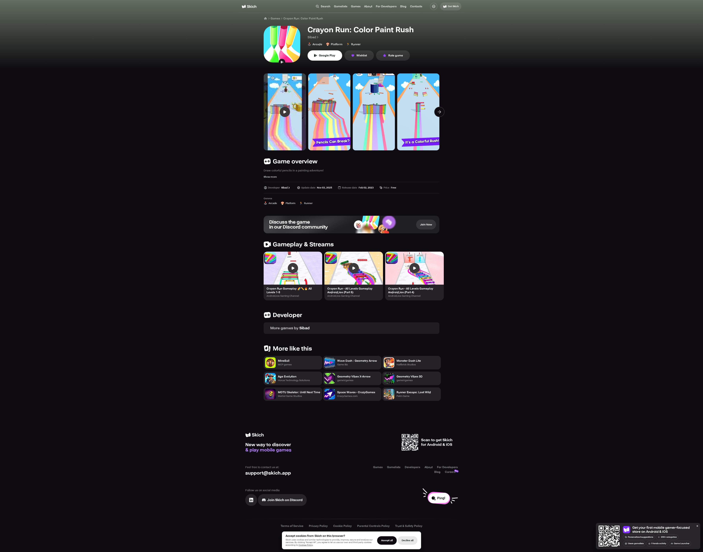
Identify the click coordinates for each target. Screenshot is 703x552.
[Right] (439, 112)
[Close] (697, 526)
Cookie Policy (342, 526)
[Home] (249, 6)
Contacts (416, 6)
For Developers (386, 6)
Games (355, 6)
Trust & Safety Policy (408, 526)
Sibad (312, 37)
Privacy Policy (318, 526)
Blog (403, 6)
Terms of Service (292, 526)
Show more (270, 176)
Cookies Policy (306, 545)
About (368, 6)
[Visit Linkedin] (251, 500)
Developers (412, 467)
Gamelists (340, 6)
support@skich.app (268, 473)
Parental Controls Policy (373, 526)
